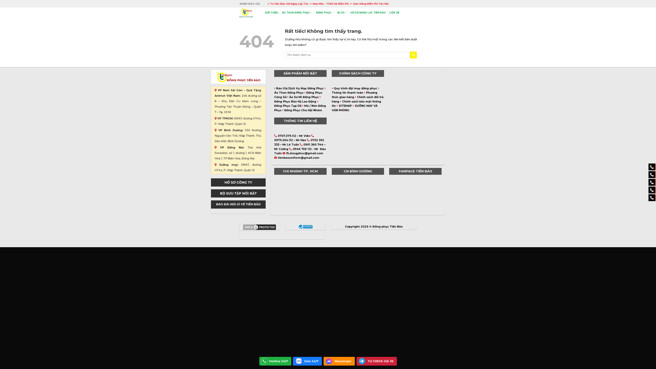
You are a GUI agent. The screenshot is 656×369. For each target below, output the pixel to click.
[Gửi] (413, 55)
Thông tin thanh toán (347, 92)
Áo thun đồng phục (296, 12)
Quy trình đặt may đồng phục (355, 88)
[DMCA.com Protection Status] (259, 227)
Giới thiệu (271, 12)
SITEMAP (345, 105)
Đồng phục (323, 12)
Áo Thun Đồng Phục (289, 92)
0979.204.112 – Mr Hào (290, 140)
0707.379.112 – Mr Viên (294, 136)
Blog (341, 12)
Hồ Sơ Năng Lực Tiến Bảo (368, 12)
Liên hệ (394, 12)
